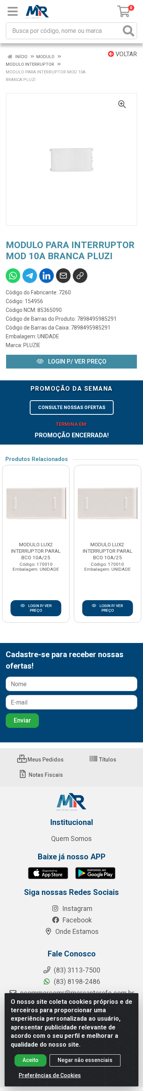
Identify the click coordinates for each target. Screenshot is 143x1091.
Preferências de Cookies (50, 1075)
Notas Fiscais (45, 775)
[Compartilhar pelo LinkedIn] (46, 275)
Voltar (125, 54)
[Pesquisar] (129, 31)
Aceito (30, 1060)
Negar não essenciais (85, 1060)
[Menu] (12, 11)
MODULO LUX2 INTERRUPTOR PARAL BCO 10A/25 (36, 550)
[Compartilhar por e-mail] (63, 275)
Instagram (76, 908)
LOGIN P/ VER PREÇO (76, 361)
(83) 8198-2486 (76, 981)
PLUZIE (31, 345)
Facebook (76, 920)
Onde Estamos (76, 931)
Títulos (107, 760)
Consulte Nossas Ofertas (71, 407)
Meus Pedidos (45, 760)
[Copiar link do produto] (80, 275)
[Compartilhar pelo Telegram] (29, 275)
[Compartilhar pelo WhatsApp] (13, 275)
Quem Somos (71, 839)
